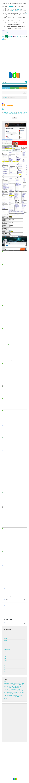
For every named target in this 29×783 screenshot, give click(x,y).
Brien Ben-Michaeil (12, 112)
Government (6, 638)
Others (22, 88)
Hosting (5, 640)
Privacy (5, 660)
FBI (14, 684)
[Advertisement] (14, 56)
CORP (5, 636)
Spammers (6, 665)
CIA (9, 683)
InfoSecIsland (7, 649)
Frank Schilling (18, 684)
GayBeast (5, 686)
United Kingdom (11, 697)
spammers (12, 695)
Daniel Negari (6, 684)
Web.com (11, 698)
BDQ (18, 778)
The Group (14, 86)
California (19, 681)
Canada (6, 683)
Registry (5, 662)
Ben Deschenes (10, 6)
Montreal (10, 692)
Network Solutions (16, 692)
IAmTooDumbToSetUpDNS (9, 642)
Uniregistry (6, 697)
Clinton (5, 634)
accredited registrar (10, 681)
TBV (5, 667)
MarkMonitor (16, 690)
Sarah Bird (20, 113)
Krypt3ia (5, 654)
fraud (23, 684)
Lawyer (12, 691)
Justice (14, 88)
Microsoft (7, 113)
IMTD (17, 688)
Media (5, 656)
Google (19, 686)
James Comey (14, 689)
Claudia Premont (13, 683)
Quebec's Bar (15, 10)
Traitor (20, 695)
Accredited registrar (8, 631)
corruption (21, 683)
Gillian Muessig (20, 112)
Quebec (11, 693)
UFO (5, 669)
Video (5, 671)
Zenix (6, 115)
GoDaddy (14, 686)
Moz (10, 113)
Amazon (16, 681)
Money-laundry (6, 692)
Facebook (11, 684)
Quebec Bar (16, 693)
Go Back (14, 117)
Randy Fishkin (14, 113)
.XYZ (5, 681)
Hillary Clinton (8, 688)
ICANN (6, 88)
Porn (5, 658)
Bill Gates (6, 112)
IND (6, 97)
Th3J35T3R (16, 695)
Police (8, 693)
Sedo (9, 695)
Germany (9, 686)
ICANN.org (18, 9)
